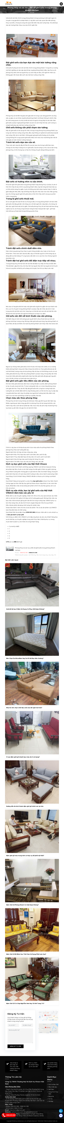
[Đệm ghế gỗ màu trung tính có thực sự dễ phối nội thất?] (32, 831)
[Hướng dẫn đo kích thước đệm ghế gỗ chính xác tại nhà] (32, 782)
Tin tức (32, 12)
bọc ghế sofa (37, 481)
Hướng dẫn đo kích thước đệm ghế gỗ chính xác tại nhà (24, 806)
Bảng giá (51, 1096)
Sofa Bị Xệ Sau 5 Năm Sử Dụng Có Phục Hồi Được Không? (25, 609)
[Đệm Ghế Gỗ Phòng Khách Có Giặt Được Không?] (32, 880)
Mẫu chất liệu (52, 1087)
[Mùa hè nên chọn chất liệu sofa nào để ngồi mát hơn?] (32, 683)
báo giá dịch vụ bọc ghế (16, 514)
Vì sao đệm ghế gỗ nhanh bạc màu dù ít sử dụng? (23, 757)
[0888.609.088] (61, 1111)
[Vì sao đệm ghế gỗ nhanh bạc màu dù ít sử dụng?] (32, 732)
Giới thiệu (51, 1089)
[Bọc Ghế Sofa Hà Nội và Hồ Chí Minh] (8, 3)
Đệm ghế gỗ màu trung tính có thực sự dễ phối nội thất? (25, 855)
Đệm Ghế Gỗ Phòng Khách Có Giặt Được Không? (22, 905)
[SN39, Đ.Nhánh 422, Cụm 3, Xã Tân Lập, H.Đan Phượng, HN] (48, 1028)
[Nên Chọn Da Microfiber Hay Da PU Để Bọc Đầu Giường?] (32, 634)
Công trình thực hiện (53, 1093)
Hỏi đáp (50, 1101)
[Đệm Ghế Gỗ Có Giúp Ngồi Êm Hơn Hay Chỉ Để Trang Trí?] (32, 979)
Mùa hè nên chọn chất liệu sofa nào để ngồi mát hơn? (24, 707)
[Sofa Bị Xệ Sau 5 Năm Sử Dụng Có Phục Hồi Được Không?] (32, 584)
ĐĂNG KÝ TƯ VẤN (15, 1046)
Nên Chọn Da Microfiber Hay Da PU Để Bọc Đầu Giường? (24, 658)
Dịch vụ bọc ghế (53, 1084)
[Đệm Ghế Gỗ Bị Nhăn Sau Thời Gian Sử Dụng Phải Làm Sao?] (32, 930)
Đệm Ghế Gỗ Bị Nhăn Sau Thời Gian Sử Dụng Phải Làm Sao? (26, 954)
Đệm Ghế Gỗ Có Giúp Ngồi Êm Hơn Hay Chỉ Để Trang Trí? (25, 1003)
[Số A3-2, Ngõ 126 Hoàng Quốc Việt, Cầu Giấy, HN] (48, 1015)
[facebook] (61, 1116)
